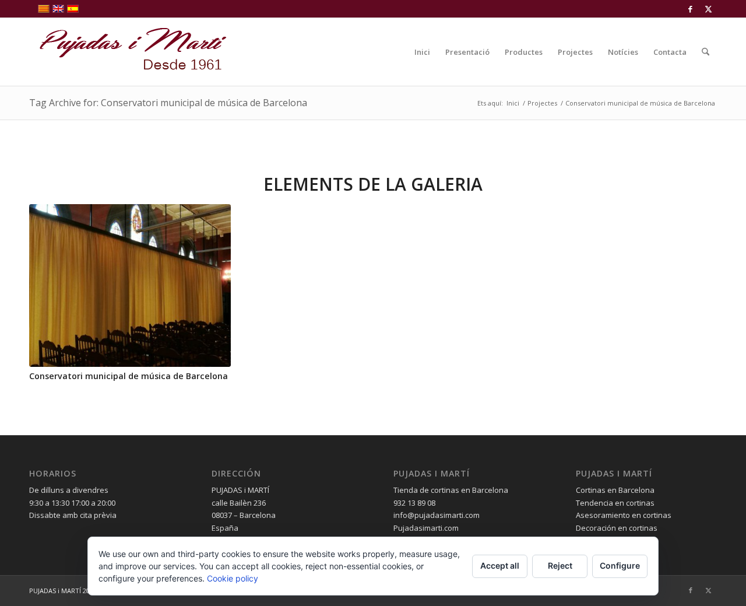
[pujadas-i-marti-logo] (128, 52)
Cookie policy (232, 578)
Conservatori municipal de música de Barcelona (128, 375)
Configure (620, 565)
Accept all (499, 565)
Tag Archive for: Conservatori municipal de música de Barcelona (168, 102)
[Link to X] (708, 8)
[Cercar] (705, 52)
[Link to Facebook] (690, 8)
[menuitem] (422, 52)
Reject (560, 565)
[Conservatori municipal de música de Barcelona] (130, 285)
